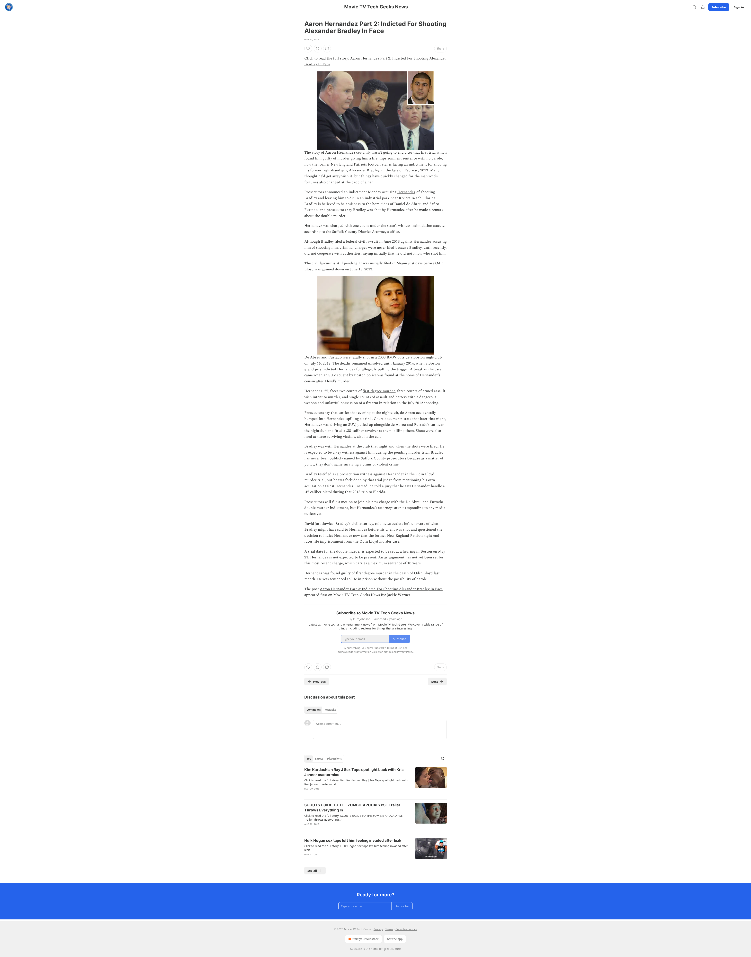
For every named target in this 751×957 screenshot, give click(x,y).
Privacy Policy (405, 652)
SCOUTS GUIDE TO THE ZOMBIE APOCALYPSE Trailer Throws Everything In (352, 807)
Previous (319, 681)
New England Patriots (349, 164)
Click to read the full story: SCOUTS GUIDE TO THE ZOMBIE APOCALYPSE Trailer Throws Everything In (353, 817)
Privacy (378, 929)
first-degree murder (379, 391)
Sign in (739, 7)
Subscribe (718, 7)
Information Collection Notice (374, 652)
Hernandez (406, 192)
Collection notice (406, 929)
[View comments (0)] (318, 48)
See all (312, 870)
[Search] (694, 7)
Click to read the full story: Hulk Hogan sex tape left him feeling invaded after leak (356, 848)
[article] (375, 782)
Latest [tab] (319, 758)
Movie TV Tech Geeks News (356, 595)
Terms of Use (394, 648)
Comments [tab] (314, 709)
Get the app (395, 939)
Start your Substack (365, 939)
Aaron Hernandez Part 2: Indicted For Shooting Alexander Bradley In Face (381, 589)
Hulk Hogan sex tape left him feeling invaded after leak (352, 840)
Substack (356, 949)
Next (434, 681)
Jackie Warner (398, 595)
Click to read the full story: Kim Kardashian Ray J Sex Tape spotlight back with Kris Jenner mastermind (356, 782)
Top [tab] (309, 758)
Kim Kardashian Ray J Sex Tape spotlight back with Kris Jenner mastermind (354, 772)
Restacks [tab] (330, 709)
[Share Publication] (703, 7)
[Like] (308, 48)
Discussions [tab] (334, 758)
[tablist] (321, 710)
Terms (389, 929)
